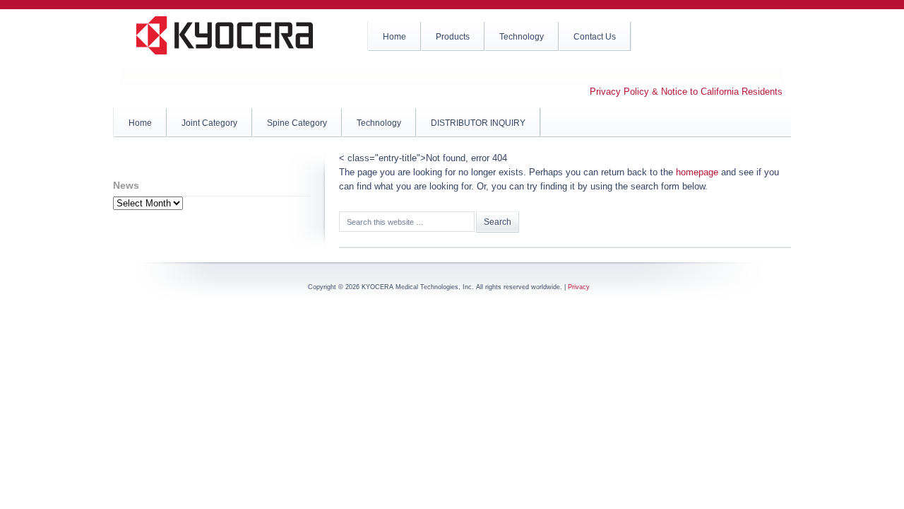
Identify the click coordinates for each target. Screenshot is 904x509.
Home (140, 123)
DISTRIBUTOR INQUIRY (478, 123)
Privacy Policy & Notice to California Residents (686, 91)
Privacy (579, 287)
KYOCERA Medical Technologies (226, 42)
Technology (379, 123)
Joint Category (209, 123)
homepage (697, 172)
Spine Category (297, 123)
